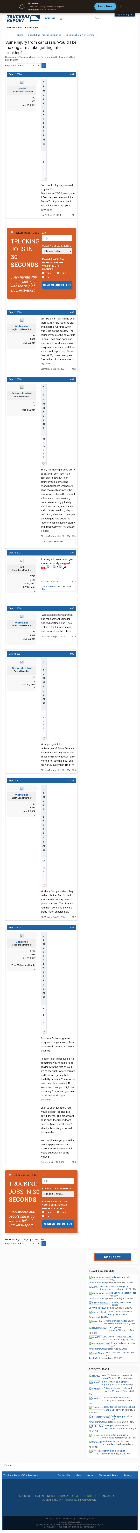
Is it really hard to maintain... (115, 1381)
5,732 (32, 576)
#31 (72, 74)
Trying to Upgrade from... (117, 1425)
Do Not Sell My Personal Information (68, 1499)
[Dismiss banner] (121, 6)
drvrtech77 (109, 1391)
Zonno (103, 1289)
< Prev (21, 65)
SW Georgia (29, 587)
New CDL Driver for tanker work (117, 1375)
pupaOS (106, 1384)
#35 (72, 608)
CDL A (47, 273)
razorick (106, 1400)
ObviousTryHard (67, 57)
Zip (44, 232)
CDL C (48, 277)
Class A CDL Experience (56, 245)
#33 (72, 379)
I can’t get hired (115, 1327)
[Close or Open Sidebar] (126, 35)
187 (33, 335)
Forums (50, 18)
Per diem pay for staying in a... (114, 1286)
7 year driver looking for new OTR (120, 1321)
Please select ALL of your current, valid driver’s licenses (53, 264)
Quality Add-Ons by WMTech (70, 1524)
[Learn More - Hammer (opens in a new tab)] (70, 6)
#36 (72, 654)
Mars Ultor (109, 1323)
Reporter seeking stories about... (120, 1407)
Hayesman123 (115, 1330)
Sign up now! (112, 1257)
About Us (25, 1496)
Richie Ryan (110, 1428)
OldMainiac (22, 326)
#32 (72, 312)
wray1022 (107, 1339)
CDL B (62, 273)
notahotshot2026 (97, 1282)
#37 (72, 780)
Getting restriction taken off (120, 1311)
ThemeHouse (89, 1527)
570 (33, 97)
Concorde (22, 941)
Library (63, 1496)
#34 (72, 552)
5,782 (32, 950)
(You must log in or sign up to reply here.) (25, 1239)
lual (22, 567)
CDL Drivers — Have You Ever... (117, 1336)
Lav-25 (22, 88)
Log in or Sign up (124, 14)
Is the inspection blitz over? (116, 1441)
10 (34, 402)
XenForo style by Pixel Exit (70, 1522)
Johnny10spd (114, 1314)
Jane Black (109, 1410)
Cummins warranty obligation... (117, 1397)
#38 (72, 927)
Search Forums (14, 27)
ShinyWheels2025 (97, 1308)
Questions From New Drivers (34, 57)
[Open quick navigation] (129, 35)
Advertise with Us (84, 1496)
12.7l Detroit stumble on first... (112, 1451)
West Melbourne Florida (23, 965)
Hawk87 (106, 1378)
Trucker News (45, 1496)
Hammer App (109, 1496)
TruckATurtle (95, 1358)
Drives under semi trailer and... (118, 1388)
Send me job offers (57, 285)
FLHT (62, 587)
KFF (99, 1453)
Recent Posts (31, 27)
